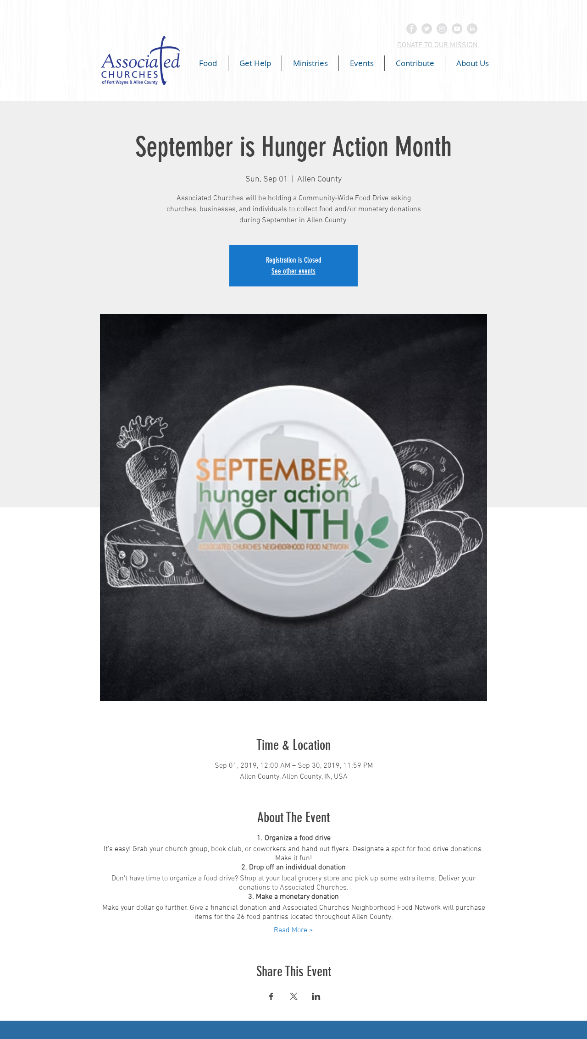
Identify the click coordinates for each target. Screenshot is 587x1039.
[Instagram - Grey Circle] (442, 28)
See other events (293, 271)
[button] (208, 63)
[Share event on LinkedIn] (316, 996)
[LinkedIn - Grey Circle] (472, 28)
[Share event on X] (293, 996)
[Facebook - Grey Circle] (411, 28)
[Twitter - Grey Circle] (426, 28)
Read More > (293, 930)
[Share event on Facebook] (271, 996)
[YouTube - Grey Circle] (457, 28)
